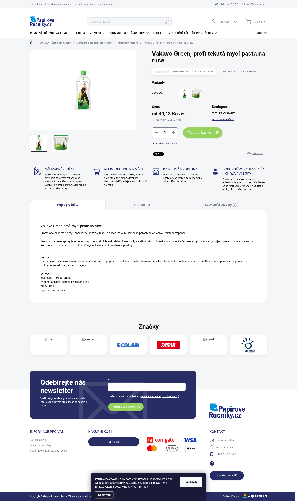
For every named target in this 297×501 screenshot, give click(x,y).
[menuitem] (50, 33)
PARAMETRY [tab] (142, 205)
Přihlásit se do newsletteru (126, 406)
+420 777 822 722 (226, 447)
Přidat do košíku (198, 133)
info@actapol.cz (225, 440)
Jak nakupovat (38, 4)
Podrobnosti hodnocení (202, 71)
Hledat (167, 21)
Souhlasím (191, 482)
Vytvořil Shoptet (231, 496)
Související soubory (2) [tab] (220, 205)
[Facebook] (212, 462)
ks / (114, 441)
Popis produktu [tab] (67, 205)
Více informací (139, 486)
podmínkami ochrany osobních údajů (159, 396)
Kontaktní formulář (227, 475)
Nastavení (104, 495)
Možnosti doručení (223, 119)
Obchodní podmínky (62, 4)
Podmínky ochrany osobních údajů (96, 4)
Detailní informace (162, 144)
